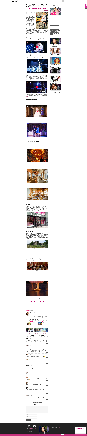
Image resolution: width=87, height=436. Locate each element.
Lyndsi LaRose (29, 354)
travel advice (51, 32)
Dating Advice (51, 34)
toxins (51, 30)
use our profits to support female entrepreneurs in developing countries (31, 429)
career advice (57, 30)
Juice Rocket (54, 426)
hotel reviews (53, 30)
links (50, 31)
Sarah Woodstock (46, 10)
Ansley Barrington (30, 372)
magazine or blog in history (31, 428)
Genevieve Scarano (30, 395)
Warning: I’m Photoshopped (34, 322)
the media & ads (51, 33)
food (59, 30)
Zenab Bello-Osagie (30, 387)
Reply (47, 343)
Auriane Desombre (30, 382)
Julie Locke (29, 345)
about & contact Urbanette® (31, 430)
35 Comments (86, 8)
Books (54, 33)
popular (56, 33)
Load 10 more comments (37, 402)
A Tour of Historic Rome (45, 322)
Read (33, 324)
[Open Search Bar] (63, 1)
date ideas (30, 310)
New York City (28, 3)
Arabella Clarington (30, 377)
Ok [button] (62, 434)
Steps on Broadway (28, 276)
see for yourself (28, 96)
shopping (58, 32)
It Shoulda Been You (42, 102)
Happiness (56, 31)
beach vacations (55, 32)
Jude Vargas (29, 338)
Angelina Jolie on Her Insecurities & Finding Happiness (42, 433)
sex (58, 33)
